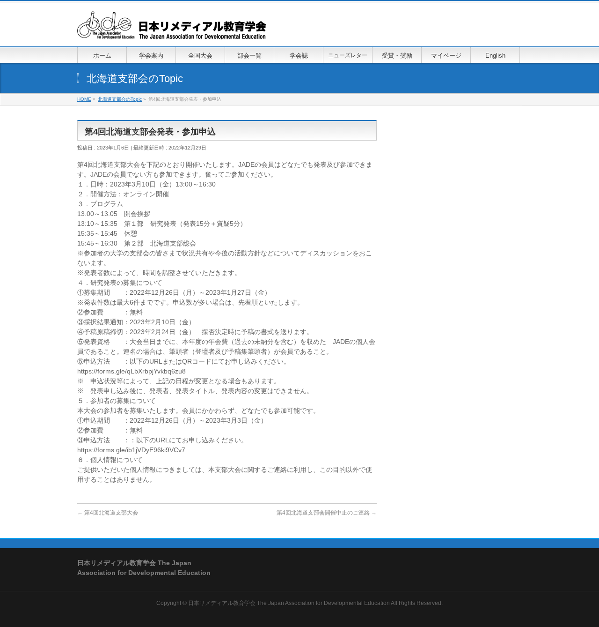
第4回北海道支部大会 (107, 512)
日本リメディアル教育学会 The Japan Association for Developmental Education (289, 603)
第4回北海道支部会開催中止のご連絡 (327, 512)
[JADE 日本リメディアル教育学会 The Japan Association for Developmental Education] (171, 28)
